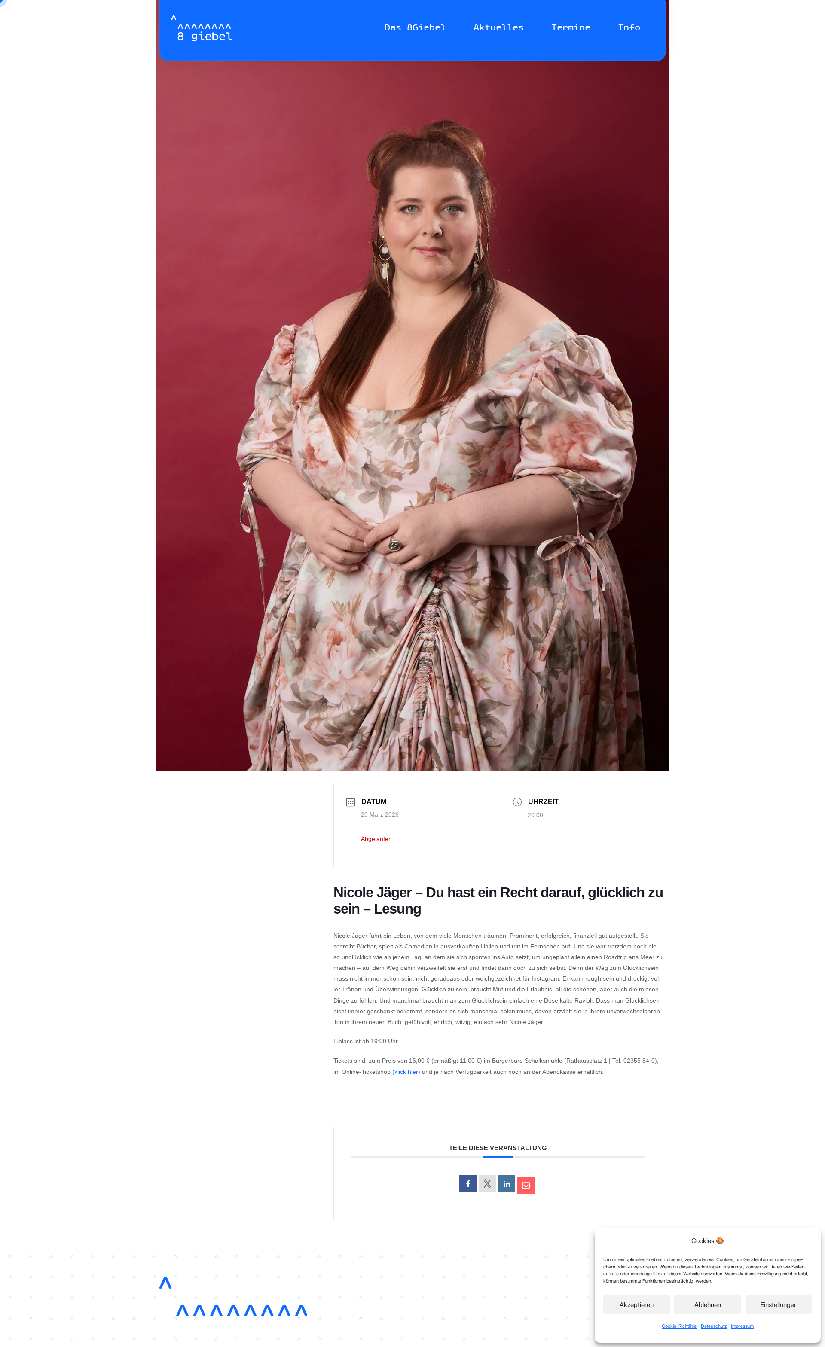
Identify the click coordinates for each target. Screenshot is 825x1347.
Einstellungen (779, 1305)
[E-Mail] (526, 1185)
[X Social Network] (487, 1183)
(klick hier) (406, 1071)
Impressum (742, 1326)
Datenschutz (714, 1326)
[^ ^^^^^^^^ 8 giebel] (201, 28)
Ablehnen (707, 1305)
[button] (454, 28)
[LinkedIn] (506, 1183)
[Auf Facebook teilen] (468, 1183)
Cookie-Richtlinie (679, 1326)
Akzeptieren (637, 1305)
